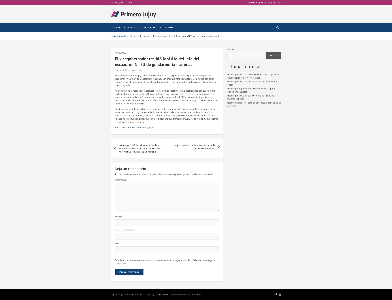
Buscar (230, 49)
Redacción (137, 70)
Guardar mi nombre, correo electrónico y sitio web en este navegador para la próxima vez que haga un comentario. (165, 262)
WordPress (197, 294)
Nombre (119, 216)
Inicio (116, 27)
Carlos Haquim (128, 127)
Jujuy (151, 127)
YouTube (277, 2)
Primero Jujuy (138, 14)
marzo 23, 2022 (122, 70)
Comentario (121, 179)
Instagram (265, 2)
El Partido (130, 27)
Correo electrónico (124, 230)
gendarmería (142, 127)
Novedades (147, 27)
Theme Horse (161, 294)
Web (117, 243)
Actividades (166, 27)
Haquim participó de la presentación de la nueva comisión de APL (194, 147)
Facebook (253, 2)
